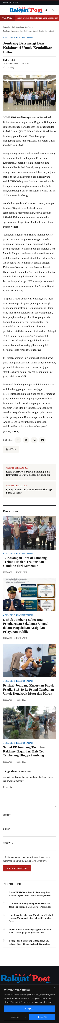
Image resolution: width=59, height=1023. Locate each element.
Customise (15, 1017)
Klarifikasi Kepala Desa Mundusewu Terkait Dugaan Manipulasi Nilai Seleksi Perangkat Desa (31, 918)
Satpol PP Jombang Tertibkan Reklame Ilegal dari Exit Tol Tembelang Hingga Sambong (24, 751)
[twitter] (26, 440)
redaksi (11, 60)
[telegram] (42, 440)
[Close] (56, 987)
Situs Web (8, 843)
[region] (29, 1004)
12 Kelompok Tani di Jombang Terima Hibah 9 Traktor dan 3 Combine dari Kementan (25, 562)
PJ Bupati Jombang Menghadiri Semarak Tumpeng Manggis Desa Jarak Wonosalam (30, 905)
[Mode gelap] (53, 10)
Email (6, 828)
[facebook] (18, 440)
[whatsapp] (34, 440)
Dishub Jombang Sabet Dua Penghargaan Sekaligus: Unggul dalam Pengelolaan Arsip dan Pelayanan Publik (25, 626)
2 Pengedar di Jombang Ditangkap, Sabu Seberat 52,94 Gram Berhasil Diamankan (29, 942)
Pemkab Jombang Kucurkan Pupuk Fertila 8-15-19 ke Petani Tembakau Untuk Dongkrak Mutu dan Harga (28, 689)
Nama (7, 814)
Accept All (29, 1009)
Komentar (8, 787)
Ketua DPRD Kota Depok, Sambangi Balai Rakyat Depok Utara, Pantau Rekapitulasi (30, 894)
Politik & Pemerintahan (19, 37)
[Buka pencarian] (46, 10)
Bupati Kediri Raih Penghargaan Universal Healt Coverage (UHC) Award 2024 (30, 931)
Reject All (42, 1017)
